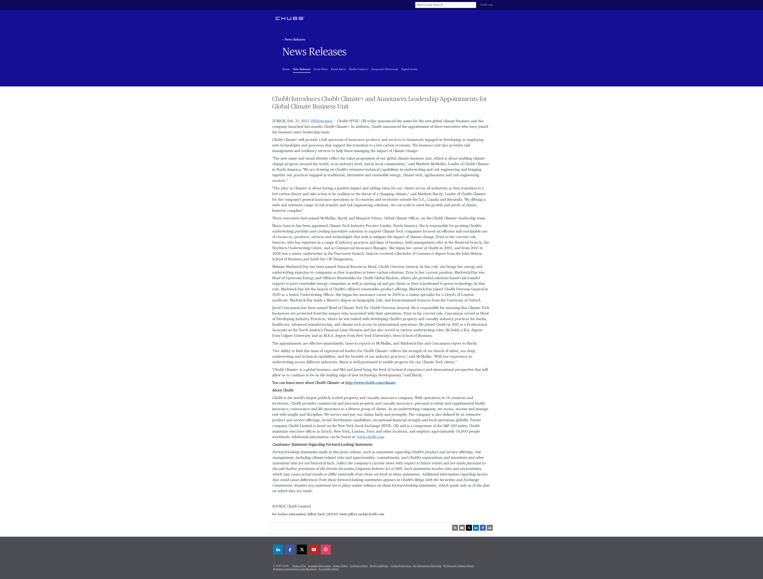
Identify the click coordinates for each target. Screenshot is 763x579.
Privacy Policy (340, 566)
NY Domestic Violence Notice (458, 566)
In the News (321, 69)
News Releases (302, 69)
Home (286, 69)
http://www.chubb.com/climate (370, 383)
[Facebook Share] (483, 528)
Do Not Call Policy (379, 566)
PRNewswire (321, 121)
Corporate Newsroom (384, 69)
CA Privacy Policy (359, 566)
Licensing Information (319, 566)
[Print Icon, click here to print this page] (490, 528)
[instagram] (326, 550)
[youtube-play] (314, 550)
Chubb (290, 18)
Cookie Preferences (400, 566)
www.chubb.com (370, 437)
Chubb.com (486, 5)
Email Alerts (338, 69)
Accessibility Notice (329, 569)
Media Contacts (358, 69)
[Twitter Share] (469, 528)
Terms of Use (299, 566)
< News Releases (293, 39)
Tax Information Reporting (427, 566)
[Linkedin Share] (476, 528)
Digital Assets (409, 69)
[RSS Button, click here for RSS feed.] (455, 528)
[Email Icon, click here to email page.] (462, 528)
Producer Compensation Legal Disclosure (295, 569)
